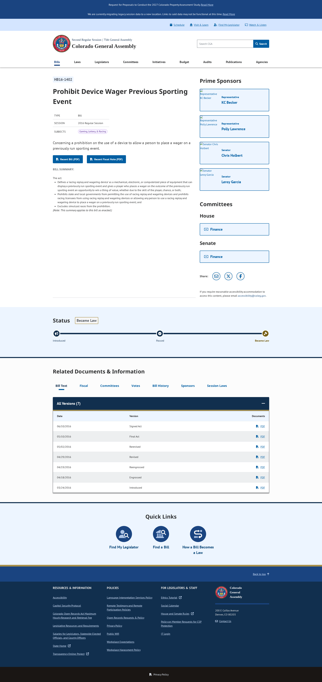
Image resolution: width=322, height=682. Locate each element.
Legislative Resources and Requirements (76, 625)
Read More (207, 4)
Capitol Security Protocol (67, 605)
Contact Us (225, 621)
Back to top (259, 574)
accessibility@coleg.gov (252, 295)
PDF (262, 426)
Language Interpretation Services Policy (129, 597)
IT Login (165, 633)
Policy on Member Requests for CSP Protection (181, 623)
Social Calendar (170, 605)
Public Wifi (113, 633)
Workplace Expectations (120, 641)
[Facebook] (240, 276)
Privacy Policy (114, 625)
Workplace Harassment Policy (124, 649)
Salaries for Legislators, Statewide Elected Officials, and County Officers (77, 635)
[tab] (61, 386)
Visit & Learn (201, 24)
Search (263, 43)
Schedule (179, 24)
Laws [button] (77, 62)
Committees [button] (130, 62)
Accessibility (60, 597)
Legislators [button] (102, 62)
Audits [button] (207, 62)
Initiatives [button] (158, 62)
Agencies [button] (262, 62)
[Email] (216, 276)
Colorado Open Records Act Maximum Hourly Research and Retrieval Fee (74, 615)
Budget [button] (184, 62)
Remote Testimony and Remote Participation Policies (124, 607)
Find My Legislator (229, 24)
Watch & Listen (257, 24)
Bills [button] (57, 62)
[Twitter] (228, 276)
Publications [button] (234, 62)
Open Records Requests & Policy (125, 617)
